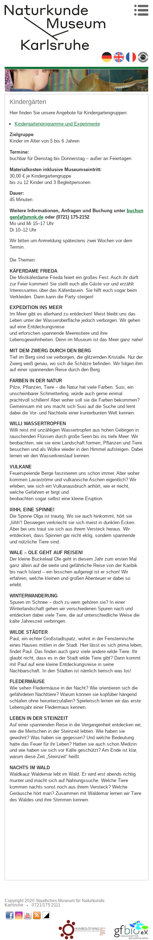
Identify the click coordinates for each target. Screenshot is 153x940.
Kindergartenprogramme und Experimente (57, 123)
